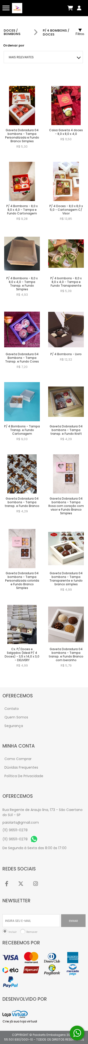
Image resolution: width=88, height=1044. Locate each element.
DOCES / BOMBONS (12, 32)
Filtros (80, 34)
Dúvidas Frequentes (21, 767)
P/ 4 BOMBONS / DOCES (56, 32)
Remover (31, 932)
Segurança (13, 725)
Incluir (13, 932)
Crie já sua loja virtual (19, 1021)
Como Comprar (18, 758)
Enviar (73, 921)
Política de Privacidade (23, 776)
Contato (11, 708)
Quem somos (16, 717)
